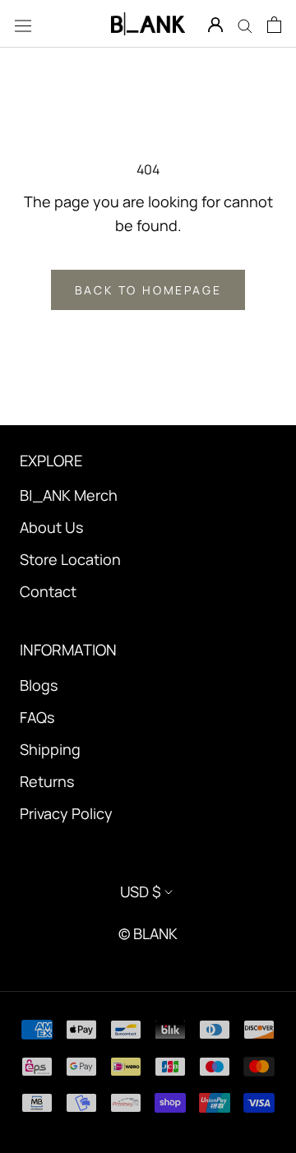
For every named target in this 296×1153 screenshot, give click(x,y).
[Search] (245, 24)
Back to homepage (148, 290)
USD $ (140, 891)
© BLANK (148, 933)
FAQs (37, 717)
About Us (51, 527)
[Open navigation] (23, 24)
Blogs (39, 685)
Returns (47, 781)
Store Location (70, 559)
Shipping (50, 749)
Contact (48, 591)
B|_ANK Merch (69, 495)
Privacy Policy (66, 813)
